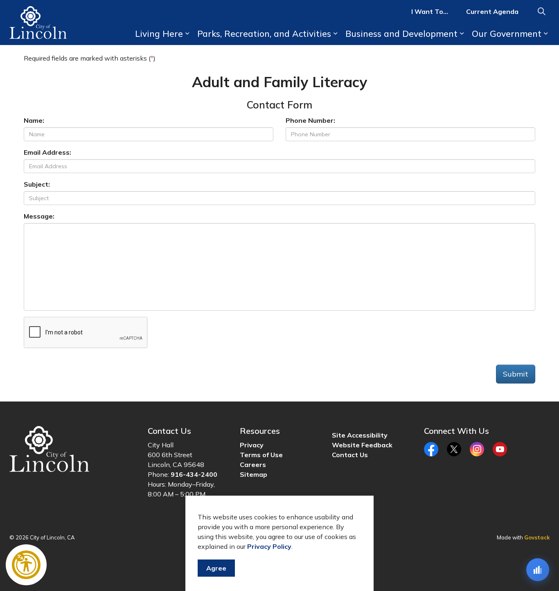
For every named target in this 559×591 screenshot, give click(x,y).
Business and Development (401, 33)
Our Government (506, 33)
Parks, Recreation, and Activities (264, 33)
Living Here (159, 33)
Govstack (537, 537)
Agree (216, 568)
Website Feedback (362, 445)
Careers (253, 464)
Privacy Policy (269, 546)
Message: (39, 216)
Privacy (252, 445)
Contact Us (350, 455)
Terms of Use (261, 455)
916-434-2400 (194, 474)
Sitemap (253, 474)
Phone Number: (310, 120)
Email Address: (47, 152)
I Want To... (429, 11)
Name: (34, 120)
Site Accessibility (360, 435)
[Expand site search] (541, 11)
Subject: (37, 184)
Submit (515, 374)
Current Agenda (492, 11)
